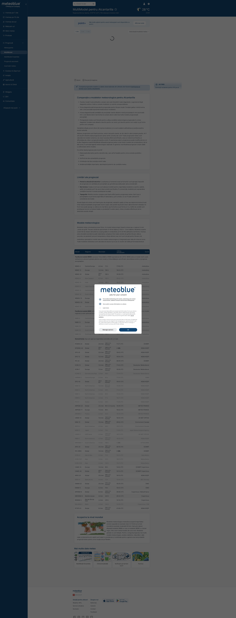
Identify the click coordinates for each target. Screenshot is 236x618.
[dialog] (118, 309)
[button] (118, 308)
